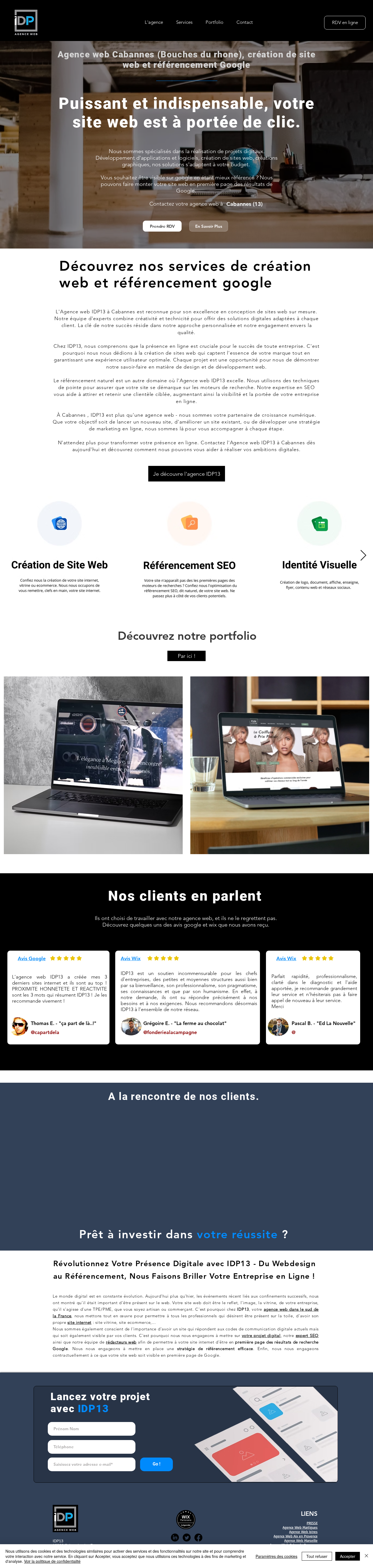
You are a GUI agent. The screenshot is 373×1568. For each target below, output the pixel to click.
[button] (184, 22)
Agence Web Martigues (300, 1527)
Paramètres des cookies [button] (276, 1556)
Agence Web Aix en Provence (296, 1536)
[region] (91, 763)
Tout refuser (316, 1556)
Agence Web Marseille (301, 1540)
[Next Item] (363, 555)
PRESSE (312, 1523)
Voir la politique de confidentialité (52, 1561)
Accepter (347, 1556)
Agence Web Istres (303, 1531)
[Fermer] (366, 1556)
